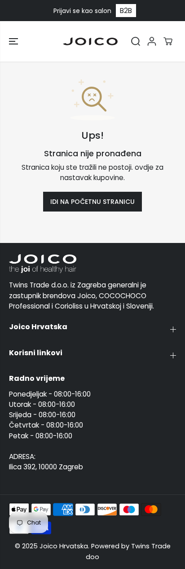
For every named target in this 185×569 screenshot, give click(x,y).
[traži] (136, 41)
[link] (92, 263)
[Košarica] (168, 41)
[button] (14, 41)
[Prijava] (152, 41)
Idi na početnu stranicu (92, 201)
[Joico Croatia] (90, 41)
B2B (126, 10)
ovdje (144, 167)
